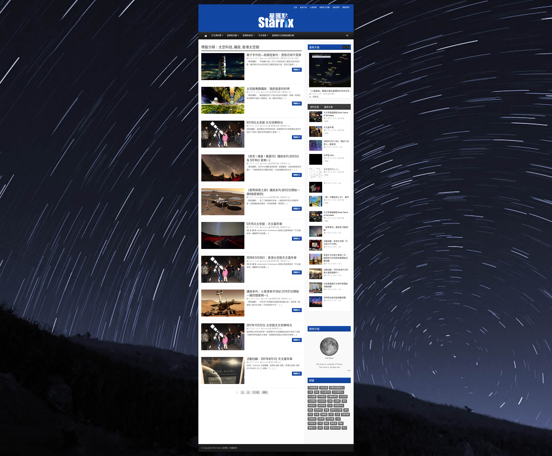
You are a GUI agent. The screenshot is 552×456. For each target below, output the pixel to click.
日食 (330, 406)
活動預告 (283, 58)
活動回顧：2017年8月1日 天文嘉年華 (269, 359)
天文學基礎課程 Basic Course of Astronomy (336, 114)
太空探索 (312, 401)
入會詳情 (313, 7)
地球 (316, 392)
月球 (310, 414)
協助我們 (336, 7)
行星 (320, 423)
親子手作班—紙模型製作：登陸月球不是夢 (274, 55)
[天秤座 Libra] (315, 159)
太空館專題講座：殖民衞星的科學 (268, 88)
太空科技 (225, 46)
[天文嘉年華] (315, 131)
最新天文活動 (336, 410)
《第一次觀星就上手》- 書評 (336, 196)
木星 (331, 414)
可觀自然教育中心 (337, 388)
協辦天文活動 (324, 7)
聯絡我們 (345, 7)
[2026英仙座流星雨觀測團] (315, 301)
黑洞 (344, 428)
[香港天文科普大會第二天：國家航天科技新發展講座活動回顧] (315, 259)
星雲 (326, 410)
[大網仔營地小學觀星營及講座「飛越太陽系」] (315, 187)
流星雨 (321, 419)
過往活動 (274, 362)
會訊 (346, 410)
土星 (310, 392)
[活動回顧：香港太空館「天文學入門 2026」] (315, 245)
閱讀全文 (296, 70)
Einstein (265, 58)
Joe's (349, 370)
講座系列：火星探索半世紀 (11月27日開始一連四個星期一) (273, 293)
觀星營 (333, 423)
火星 (338, 419)
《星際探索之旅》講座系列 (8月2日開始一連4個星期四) (273, 192)
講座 (237, 46)
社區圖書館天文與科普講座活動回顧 (336, 285)
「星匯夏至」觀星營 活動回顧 (336, 228)
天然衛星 (321, 397)
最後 (265, 392)
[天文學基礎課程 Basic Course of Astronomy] (315, 116)
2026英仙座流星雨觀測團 (335, 297)
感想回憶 (321, 406)
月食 (316, 414)
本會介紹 (303, 7)
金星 (320, 428)
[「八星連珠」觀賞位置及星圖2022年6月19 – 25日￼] (330, 87)
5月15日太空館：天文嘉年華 (264, 224)
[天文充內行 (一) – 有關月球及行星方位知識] (315, 173)
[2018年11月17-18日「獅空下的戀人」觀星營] (315, 145)
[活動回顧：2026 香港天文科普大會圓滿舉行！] (315, 273)
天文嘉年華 (329, 127)
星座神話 (318, 410)
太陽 (330, 401)
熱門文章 (314, 106)
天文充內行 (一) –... (332, 168)
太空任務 (343, 397)
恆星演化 (312, 406)
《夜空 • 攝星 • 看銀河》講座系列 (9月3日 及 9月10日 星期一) (273, 158)
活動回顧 (345, 414)
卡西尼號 (323, 388)
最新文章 (328, 106)
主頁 (295, 7)
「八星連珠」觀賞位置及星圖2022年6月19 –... (330, 90)
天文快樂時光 (338, 392)
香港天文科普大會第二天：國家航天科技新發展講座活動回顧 (336, 257)
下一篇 (255, 392)
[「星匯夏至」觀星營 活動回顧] (315, 231)
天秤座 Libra (329, 155)
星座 (310, 410)
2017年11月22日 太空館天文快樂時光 (269, 325)
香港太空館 (250, 46)
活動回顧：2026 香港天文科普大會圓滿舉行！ (336, 271)
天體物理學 (332, 397)
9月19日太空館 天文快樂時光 (265, 122)
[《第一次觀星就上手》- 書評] (315, 201)
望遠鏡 (323, 414)
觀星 (326, 423)
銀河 (326, 428)
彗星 (344, 401)
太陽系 (337, 401)
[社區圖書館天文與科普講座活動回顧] (315, 287)
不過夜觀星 (313, 388)
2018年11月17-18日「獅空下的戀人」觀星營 (336, 142)
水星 (337, 414)
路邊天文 (312, 428)
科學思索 (312, 423)
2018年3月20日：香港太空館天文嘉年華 (272, 257)
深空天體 (329, 419)
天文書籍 (312, 397)
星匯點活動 (275, 58)
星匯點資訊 (339, 406)
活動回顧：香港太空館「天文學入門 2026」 (336, 242)
